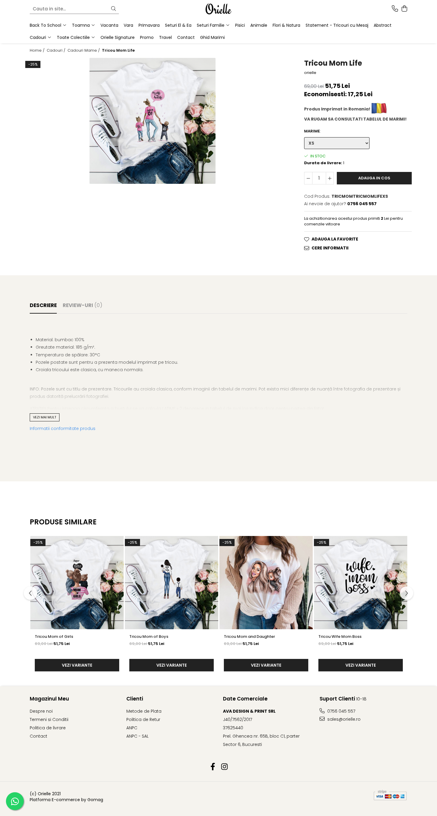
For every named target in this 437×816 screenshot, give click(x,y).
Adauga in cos (374, 178)
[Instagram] (224, 767)
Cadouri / (57, 50)
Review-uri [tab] (82, 305)
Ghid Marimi (212, 37)
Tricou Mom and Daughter (249, 636)
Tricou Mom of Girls (54, 636)
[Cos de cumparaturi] (404, 8)
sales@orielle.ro (343, 719)
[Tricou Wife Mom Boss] (360, 582)
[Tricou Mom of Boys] (171, 582)
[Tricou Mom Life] (152, 121)
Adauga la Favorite (335, 239)
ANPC (131, 728)
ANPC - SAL (137, 736)
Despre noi (41, 711)
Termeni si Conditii (49, 719)
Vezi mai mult (44, 417)
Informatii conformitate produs (62, 428)
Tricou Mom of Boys (148, 636)
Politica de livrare (48, 728)
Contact (186, 37)
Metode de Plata (143, 711)
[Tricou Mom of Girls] (77, 582)
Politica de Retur (143, 719)
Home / (38, 50)
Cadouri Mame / (84, 50)
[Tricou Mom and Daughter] (266, 582)
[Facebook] (213, 767)
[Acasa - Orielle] (218, 9)
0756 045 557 (340, 711)
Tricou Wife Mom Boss (339, 636)
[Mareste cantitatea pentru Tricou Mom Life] (330, 178)
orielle (310, 72)
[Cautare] (113, 9)
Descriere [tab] (43, 305)
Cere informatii (330, 248)
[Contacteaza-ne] (395, 8)
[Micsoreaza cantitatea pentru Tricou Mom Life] (308, 178)
